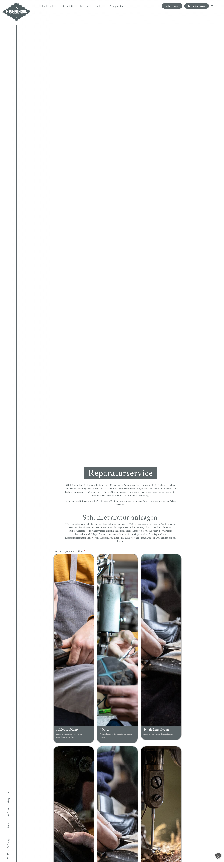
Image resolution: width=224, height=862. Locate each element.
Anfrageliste (8, 798)
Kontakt (8, 824)
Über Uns (83, 6)
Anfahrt (8, 812)
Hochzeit (99, 6)
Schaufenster (172, 6)
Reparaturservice (196, 6)
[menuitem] (49, 6)
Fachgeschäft (49, 6)
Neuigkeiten (117, 6)
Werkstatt (67, 6)
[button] (218, 856)
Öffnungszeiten (8, 839)
